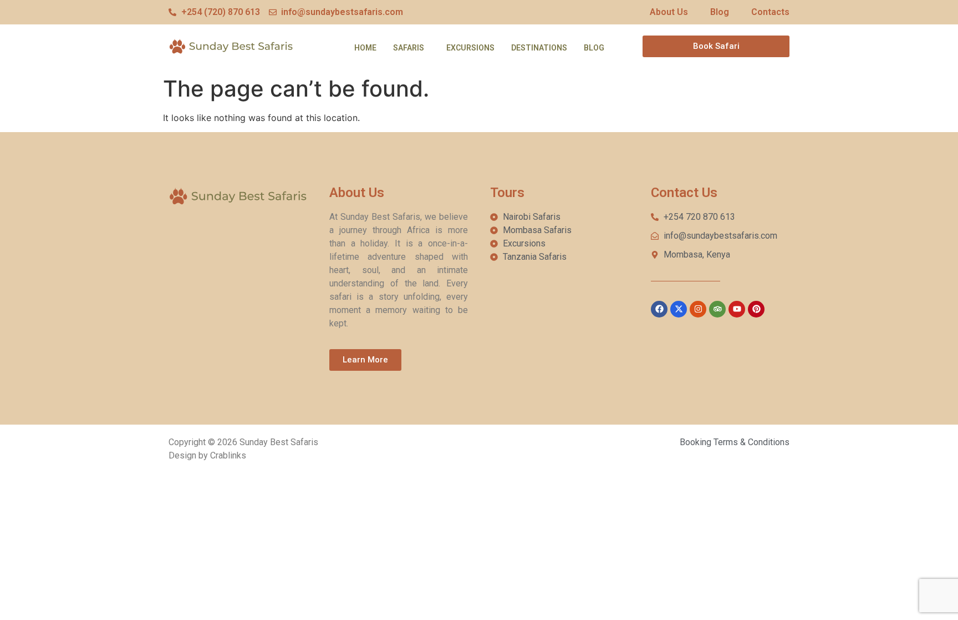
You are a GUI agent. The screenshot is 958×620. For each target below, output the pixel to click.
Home (365, 47)
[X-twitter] (678, 309)
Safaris (408, 47)
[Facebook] (659, 309)
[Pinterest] (756, 309)
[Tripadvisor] (717, 309)
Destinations (539, 47)
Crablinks (228, 455)
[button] (411, 48)
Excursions (470, 47)
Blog (594, 47)
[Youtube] (736, 309)
